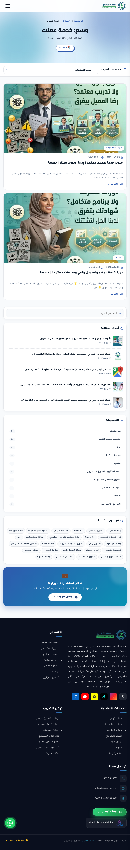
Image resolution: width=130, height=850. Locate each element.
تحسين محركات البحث (38, 531)
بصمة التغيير (115, 531)
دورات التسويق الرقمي (47, 718)
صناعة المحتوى (51, 550)
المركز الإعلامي (51, 666)
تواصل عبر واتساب (62, 597)
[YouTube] (85, 696)
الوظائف (54, 672)
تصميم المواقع (51, 654)
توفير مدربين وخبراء (49, 742)
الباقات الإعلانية (115, 730)
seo (19, 537)
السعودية (78, 531)
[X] (123, 696)
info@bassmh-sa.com (106, 788)
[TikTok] (104, 696)
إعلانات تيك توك (113, 544)
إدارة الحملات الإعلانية (110, 537)
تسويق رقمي (95, 544)
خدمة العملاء (48, 544)
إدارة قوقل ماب (115, 753)
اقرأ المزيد (117, 184)
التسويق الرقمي (61, 531)
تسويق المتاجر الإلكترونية (71, 544)
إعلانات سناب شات (35, 537)
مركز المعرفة (52, 753)
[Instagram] (113, 696)
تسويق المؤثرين (50, 677)
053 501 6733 (110, 778)
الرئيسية (78, 21)
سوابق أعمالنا (116, 742)
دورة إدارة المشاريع (49, 736)
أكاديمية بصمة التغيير (48, 748)
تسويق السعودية (87, 557)
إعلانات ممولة (43, 557)
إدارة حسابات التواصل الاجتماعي (64, 537)
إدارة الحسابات (51, 660)
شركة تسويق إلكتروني (110, 557)
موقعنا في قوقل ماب (14, 840)
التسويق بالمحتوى (112, 550)
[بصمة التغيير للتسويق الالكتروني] (114, 6)
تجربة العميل (92, 550)
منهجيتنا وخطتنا (50, 643)
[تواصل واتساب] (10, 823)
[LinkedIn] (75, 696)
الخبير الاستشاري (50, 648)
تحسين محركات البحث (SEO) (24, 544)
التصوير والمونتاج (114, 736)
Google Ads (90, 537)
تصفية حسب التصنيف (111, 69)
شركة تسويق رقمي (72, 550)
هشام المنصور (31, 550)
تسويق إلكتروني (96, 531)
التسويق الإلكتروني (64, 557)
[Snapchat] (94, 696)
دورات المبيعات (51, 730)
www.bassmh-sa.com (106, 798)
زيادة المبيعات (16, 531)
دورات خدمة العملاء (48, 724)
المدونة (66, 21)
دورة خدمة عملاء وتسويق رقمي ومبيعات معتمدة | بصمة (81, 273)
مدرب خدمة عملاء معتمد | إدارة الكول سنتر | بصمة (85, 163)
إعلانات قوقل (116, 718)
